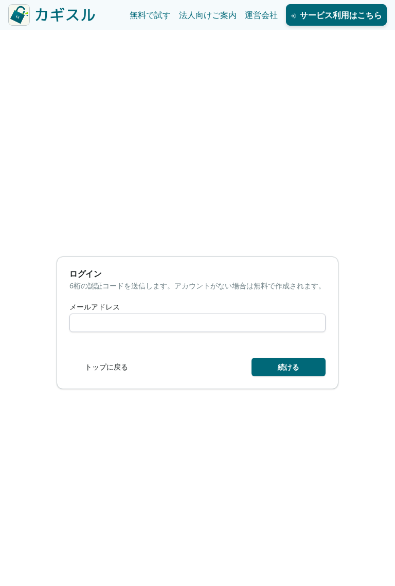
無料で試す (150, 15)
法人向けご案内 (208, 15)
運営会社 (261, 15)
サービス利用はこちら (341, 15)
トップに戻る (106, 367)
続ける (288, 367)
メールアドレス (94, 306)
